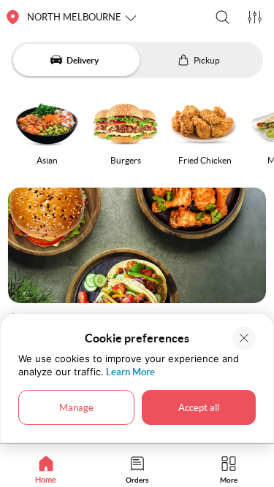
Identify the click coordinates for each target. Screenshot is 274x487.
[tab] (45, 469)
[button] (222, 17)
